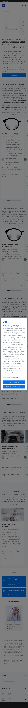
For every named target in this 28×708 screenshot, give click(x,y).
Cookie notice (6, 377)
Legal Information (14, 377)
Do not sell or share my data (14, 386)
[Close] (25, 320)
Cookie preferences (14, 382)
